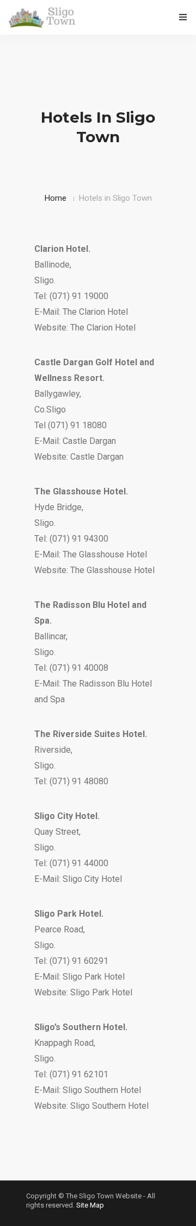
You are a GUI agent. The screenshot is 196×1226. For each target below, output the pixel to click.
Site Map (90, 1205)
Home (55, 198)
